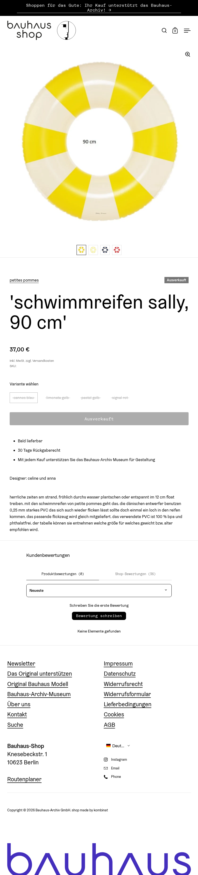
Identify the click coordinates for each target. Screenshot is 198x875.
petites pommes (24, 280)
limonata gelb (57, 397)
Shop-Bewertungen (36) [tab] (135, 574)
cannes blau (24, 397)
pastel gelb (90, 397)
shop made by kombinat (90, 810)
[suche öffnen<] (164, 30)
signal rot (120, 397)
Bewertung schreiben (99, 615)
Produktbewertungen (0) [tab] (63, 574)
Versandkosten (43, 361)
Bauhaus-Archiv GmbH (52, 810)
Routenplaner (24, 779)
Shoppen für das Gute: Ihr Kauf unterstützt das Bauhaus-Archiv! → (99, 8)
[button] (118, 745)
